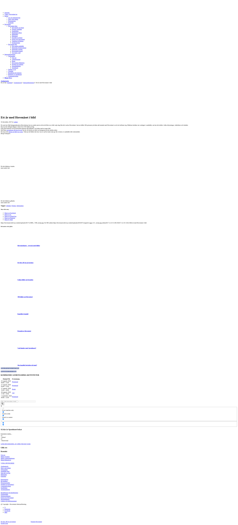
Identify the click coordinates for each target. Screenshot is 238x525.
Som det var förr (5, 473)
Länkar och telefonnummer (9, 501)
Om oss (3, 455)
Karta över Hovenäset (7, 498)
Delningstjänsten (6, 496)
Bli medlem (4, 481)
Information (20, 206)
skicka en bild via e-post (16, 132)
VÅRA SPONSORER (7, 463)
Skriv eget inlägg (6, 468)
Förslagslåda (4, 494)
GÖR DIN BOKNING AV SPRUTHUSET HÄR (15, 444)
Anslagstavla (5, 81)
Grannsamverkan (6, 486)
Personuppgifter (5, 483)
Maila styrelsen (5, 456)
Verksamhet (4, 469)
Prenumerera (4, 479)
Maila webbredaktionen (8, 458)
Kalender (3, 476)
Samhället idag (5, 471)
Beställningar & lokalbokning (9, 493)
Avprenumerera (5, 489)
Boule (14, 389)
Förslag (14, 206)
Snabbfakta (4, 488)
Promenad (15, 382)
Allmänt (8, 206)
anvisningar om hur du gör (14, 130)
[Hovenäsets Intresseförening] (15, 9)
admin (16, 122)
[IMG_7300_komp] (40, 113)
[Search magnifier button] (2, 403)
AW (13, 393)
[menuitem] (120, 13)
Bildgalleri (4, 474)
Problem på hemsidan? (7, 484)
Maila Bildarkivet (6, 460)
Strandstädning (5, 499)
